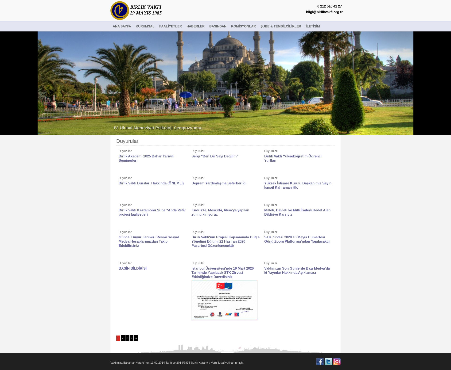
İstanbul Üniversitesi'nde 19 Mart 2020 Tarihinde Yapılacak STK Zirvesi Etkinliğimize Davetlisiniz (222, 272)
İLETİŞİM (313, 26)
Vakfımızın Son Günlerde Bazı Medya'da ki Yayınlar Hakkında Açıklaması (297, 270)
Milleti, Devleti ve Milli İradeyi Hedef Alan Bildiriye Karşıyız (297, 212)
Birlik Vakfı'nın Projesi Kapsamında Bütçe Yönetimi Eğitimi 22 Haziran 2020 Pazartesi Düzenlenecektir (225, 241)
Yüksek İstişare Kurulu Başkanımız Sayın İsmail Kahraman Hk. (297, 185)
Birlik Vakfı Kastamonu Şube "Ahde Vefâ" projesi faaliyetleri (152, 212)
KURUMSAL (145, 26)
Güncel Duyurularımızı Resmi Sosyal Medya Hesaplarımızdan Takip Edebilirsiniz (149, 241)
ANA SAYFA (122, 26)
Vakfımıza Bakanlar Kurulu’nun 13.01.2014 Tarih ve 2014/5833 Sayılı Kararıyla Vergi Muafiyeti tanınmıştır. (177, 362)
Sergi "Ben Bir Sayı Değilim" (214, 156)
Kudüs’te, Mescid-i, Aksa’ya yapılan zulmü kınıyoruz (220, 212)
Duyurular (127, 141)
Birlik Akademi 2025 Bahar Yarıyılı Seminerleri (146, 158)
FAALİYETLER (170, 26)
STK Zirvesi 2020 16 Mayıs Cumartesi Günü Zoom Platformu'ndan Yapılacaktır (297, 239)
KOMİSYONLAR (243, 26)
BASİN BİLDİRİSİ (133, 268)
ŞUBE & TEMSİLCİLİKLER (280, 26)
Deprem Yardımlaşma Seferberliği (218, 183)
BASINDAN (217, 26)
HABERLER (196, 26)
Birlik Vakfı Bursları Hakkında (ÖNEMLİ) (151, 183)
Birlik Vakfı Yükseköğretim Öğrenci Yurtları (293, 158)
